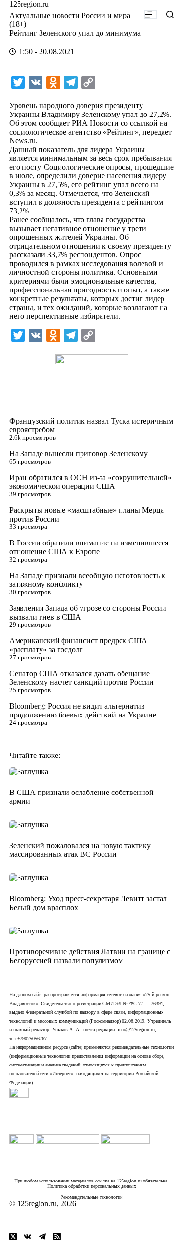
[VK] (27, 1236)
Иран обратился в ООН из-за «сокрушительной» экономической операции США (90, 481)
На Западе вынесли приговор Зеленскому (78, 453)
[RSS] (57, 1236)
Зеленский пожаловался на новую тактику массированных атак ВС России (80, 849)
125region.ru (29, 4)
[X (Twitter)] (13, 1236)
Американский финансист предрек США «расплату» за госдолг (78, 645)
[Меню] (150, 14)
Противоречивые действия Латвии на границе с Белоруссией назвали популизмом (89, 956)
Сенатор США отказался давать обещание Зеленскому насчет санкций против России (81, 677)
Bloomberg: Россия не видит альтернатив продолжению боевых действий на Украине (82, 710)
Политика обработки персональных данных (91, 1186)
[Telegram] (42, 1236)
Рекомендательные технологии (91, 1197)
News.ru (22, 140)
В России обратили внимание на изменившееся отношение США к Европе (88, 547)
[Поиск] (170, 14)
